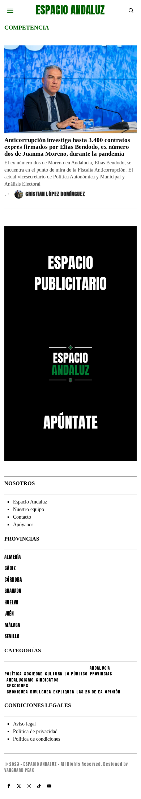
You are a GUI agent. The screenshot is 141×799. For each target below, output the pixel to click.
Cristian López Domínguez (55, 194)
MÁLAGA (12, 625)
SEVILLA (11, 636)
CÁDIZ (10, 568)
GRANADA (12, 590)
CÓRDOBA (13, 579)
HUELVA (11, 602)
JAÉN (9, 613)
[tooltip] (8, 786)
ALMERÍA (12, 557)
